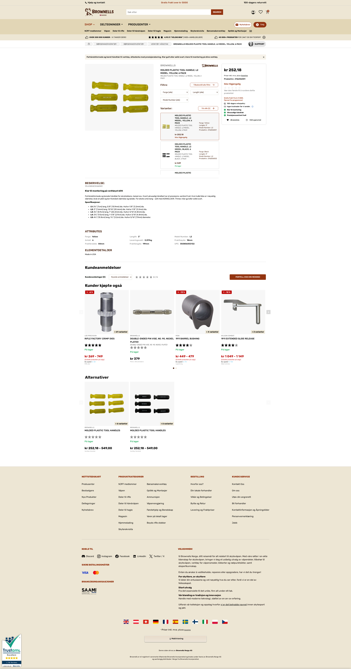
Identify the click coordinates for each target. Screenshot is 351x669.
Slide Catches (225, 364)
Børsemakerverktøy (216, 31)
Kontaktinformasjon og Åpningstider (250, 510)
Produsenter (138, 24)
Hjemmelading (181, 31)
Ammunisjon (153, 497)
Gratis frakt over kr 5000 (174, 2)
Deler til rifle (118, 31)
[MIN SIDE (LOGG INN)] (254, 12)
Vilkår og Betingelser (201, 497)
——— (250, 30)
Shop (88, 24)
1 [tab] (174, 369)
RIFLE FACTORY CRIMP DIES (99, 338)
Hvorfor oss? (197, 484)
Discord (90, 556)
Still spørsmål (255, 120)
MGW (177, 336)
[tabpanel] (106, 327)
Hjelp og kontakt (96, 2)
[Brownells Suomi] (195, 622)
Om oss (235, 490)
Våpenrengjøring (155, 503)
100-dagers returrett (255, 2)
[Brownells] (210, 66)
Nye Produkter (89, 497)
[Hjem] (88, 44)
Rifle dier (87, 364)
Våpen (107, 31)
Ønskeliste (261, 12)
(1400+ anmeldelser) (183, 37)
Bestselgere (88, 490)
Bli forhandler (239, 503)
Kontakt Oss (238, 484)
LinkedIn (141, 556)
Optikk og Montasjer (237, 31)
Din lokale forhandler (201, 490)
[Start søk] (217, 12)
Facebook (125, 556)
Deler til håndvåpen (136, 31)
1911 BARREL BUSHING (187, 338)
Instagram (107, 556)
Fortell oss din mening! (248, 277)
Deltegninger (110, 24)
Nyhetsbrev (88, 510)
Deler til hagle (154, 31)
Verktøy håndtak (90, 451)
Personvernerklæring (243, 516)
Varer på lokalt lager (157, 516)
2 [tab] (176, 369)
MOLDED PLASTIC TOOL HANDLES (102, 430)
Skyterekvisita (197, 31)
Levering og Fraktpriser (202, 510)
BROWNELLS (168, 65)
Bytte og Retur (198, 503)
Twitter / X (159, 556)
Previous (81, 312)
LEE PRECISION (91, 336)
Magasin (167, 31)
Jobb (234, 522)
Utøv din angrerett (241, 497)
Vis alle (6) (206, 108)
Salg (262, 24)
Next (268, 312)
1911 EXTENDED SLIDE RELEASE (237, 338)
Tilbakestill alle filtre (201, 85)
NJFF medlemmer (93, 31)
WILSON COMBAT (227, 336)
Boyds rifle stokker (156, 522)
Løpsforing (179, 364)
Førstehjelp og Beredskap (160, 510)
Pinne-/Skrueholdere (137, 362)
